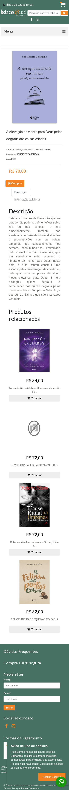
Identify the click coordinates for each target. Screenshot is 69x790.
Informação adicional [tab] (27, 199)
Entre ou (11, 4)
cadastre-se (25, 4)
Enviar (9, 707)
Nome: (7, 679)
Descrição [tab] (20, 192)
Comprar (16, 183)
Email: (7, 693)
